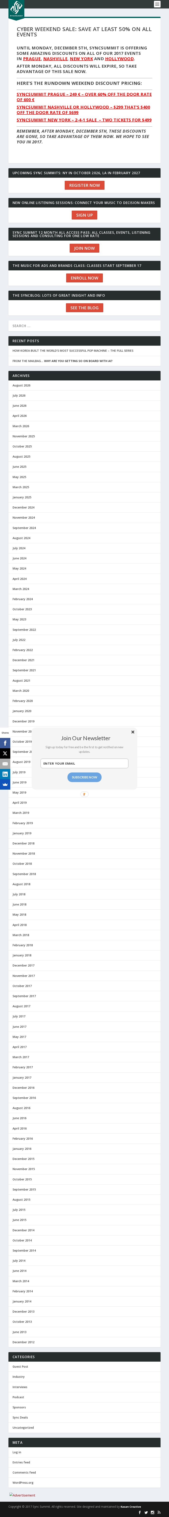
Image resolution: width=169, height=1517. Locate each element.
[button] (85, 738)
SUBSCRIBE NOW (84, 777)
